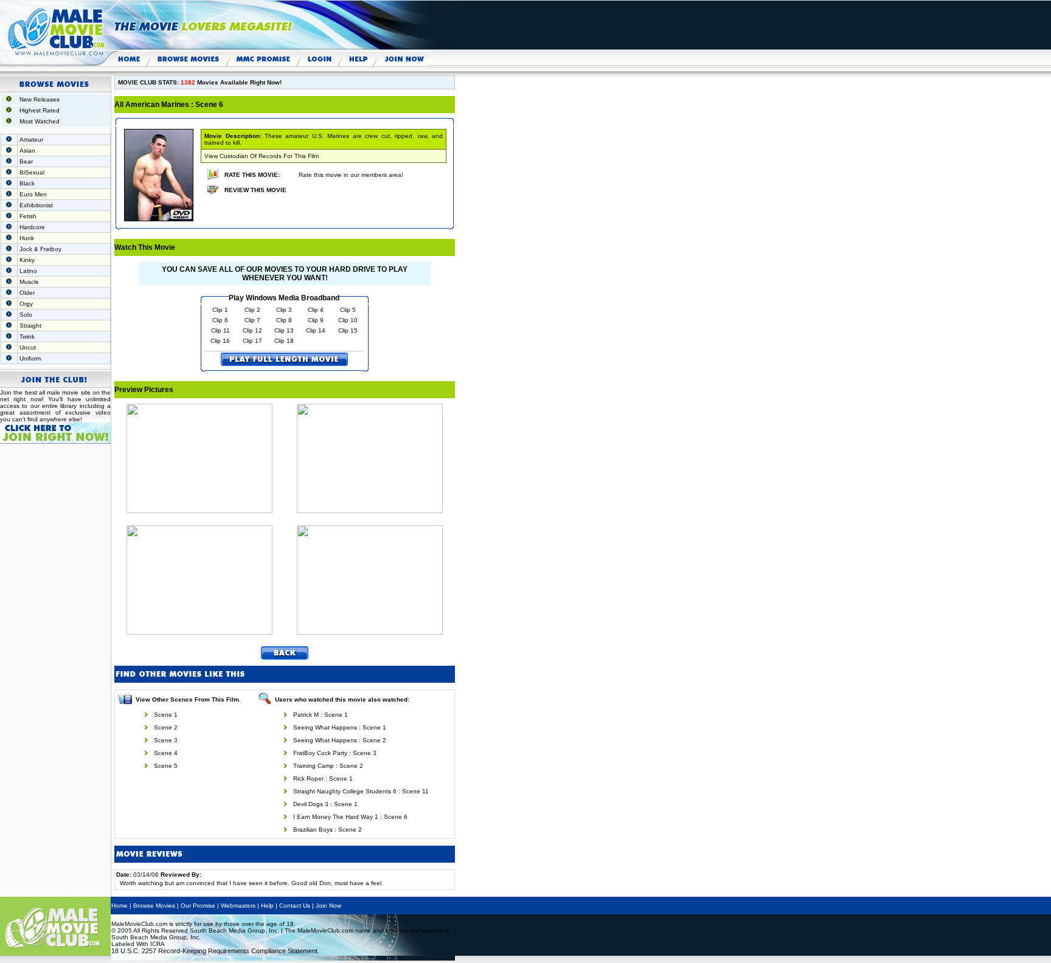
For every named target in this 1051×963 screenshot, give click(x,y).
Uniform (30, 358)
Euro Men (33, 194)
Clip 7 (252, 320)
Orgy (26, 303)
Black (27, 183)
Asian (27, 150)
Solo (25, 314)
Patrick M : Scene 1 (320, 714)
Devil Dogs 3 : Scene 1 (325, 804)
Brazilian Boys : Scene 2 (327, 829)
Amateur (31, 139)
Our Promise (198, 905)
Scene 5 (166, 765)
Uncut (27, 347)
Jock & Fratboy (40, 249)
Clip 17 (252, 340)
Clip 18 (284, 340)
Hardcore (32, 227)
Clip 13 (284, 330)
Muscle (29, 281)
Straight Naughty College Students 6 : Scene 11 (361, 791)
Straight (30, 325)
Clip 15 (348, 330)
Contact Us (294, 905)
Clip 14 (315, 330)
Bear (26, 161)
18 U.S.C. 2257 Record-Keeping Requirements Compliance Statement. (215, 950)
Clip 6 (220, 320)
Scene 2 (166, 727)
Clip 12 (252, 330)
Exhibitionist (36, 205)
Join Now (328, 905)
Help (267, 905)
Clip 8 (284, 320)
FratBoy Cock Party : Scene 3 (334, 753)
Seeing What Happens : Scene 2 (339, 740)
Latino (28, 271)
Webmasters (238, 905)
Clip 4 (316, 309)
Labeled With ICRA (138, 944)
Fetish (27, 216)
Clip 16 (220, 340)
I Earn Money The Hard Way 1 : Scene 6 (350, 816)
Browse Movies (154, 905)
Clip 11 (220, 330)
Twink (27, 336)
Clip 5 (348, 309)
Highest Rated (39, 110)
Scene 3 (166, 740)
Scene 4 (166, 753)
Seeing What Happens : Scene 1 (339, 727)
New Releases (39, 99)
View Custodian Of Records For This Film (261, 156)
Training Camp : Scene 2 (328, 765)
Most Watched (39, 121)
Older (27, 292)
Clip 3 (284, 309)
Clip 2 (252, 309)
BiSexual (31, 172)
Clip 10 (348, 320)
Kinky (27, 260)
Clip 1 (220, 309)
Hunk (26, 238)
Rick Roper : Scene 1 (323, 778)
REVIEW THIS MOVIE (255, 190)
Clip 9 (316, 320)
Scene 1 (166, 714)
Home (119, 905)
